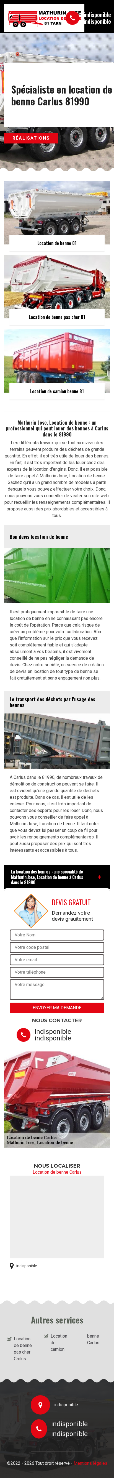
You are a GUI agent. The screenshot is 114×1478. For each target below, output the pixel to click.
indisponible (97, 14)
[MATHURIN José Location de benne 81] (29, 17)
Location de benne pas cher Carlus (23, 1348)
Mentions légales (90, 1463)
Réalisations (31, 138)
